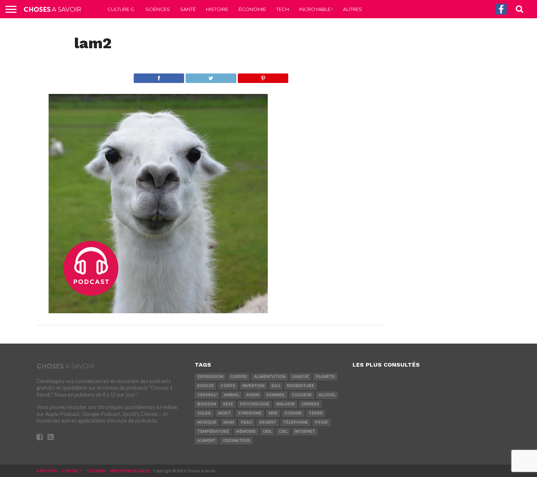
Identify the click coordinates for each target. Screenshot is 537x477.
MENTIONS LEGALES (129, 470)
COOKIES (96, 470)
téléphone (295, 422)
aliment (206, 440)
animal (231, 395)
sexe (228, 404)
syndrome (250, 413)
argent (267, 422)
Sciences (157, 9)
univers (310, 404)
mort (224, 413)
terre (316, 413)
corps (228, 385)
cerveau (207, 395)
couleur (302, 395)
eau (275, 385)
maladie (285, 404)
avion (252, 395)
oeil (267, 431)
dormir (293, 413)
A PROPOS (47, 470)
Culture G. (121, 9)
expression (210, 376)
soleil (204, 413)
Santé (188, 9)
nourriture (300, 385)
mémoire (246, 431)
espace (205, 385)
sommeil (275, 395)
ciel (283, 431)
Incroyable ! (316, 9)
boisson (206, 404)
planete (325, 376)
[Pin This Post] (263, 76)
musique (206, 422)
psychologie (254, 404)
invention (253, 385)
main (228, 422)
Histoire (217, 9)
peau (246, 422)
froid (321, 422)
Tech (282, 9)
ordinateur (236, 440)
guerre (238, 376)
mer (273, 413)
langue (300, 376)
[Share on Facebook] (159, 76)
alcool (327, 395)
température (213, 431)
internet (304, 431)
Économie (252, 9)
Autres (352, 9)
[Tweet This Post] (210, 76)
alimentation (269, 376)
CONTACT (72, 470)
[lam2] (158, 310)
